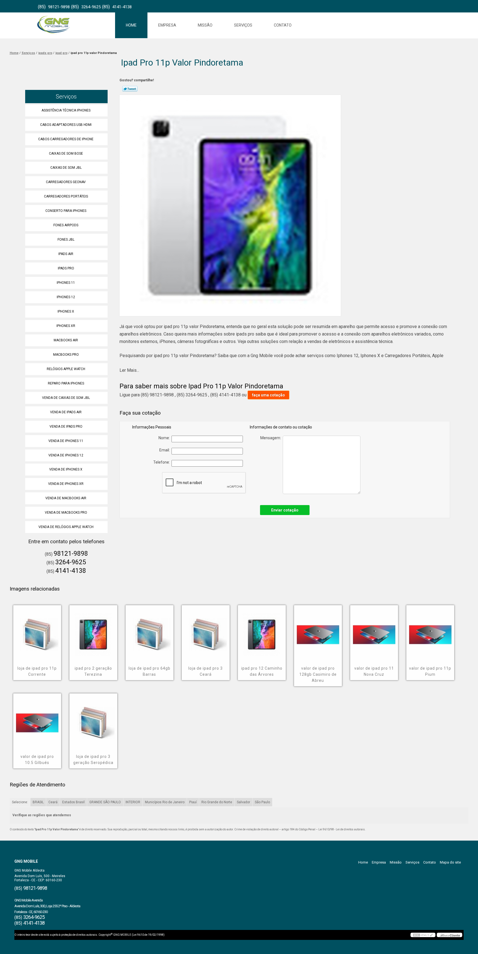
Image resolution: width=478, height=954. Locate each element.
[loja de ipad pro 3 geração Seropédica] (93, 718)
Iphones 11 (66, 283)
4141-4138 (122, 6)
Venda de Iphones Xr (66, 484)
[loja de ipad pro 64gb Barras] (149, 630)
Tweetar (129, 89)
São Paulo (262, 802)
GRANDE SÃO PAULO (105, 802)
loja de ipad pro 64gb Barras (149, 671)
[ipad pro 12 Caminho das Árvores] (262, 630)
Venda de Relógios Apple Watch (65, 527)
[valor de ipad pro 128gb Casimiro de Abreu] (318, 630)
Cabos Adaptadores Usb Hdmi (66, 125)
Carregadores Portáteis (66, 196)
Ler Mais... (129, 370)
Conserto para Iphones (65, 211)
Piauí (193, 802)
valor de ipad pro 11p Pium (430, 671)
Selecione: (20, 802)
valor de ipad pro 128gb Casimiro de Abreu (318, 674)
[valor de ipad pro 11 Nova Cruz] (374, 630)
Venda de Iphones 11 (65, 441)
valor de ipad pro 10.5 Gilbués (37, 759)
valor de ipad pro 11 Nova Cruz (374, 671)
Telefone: (162, 462)
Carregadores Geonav (66, 182)
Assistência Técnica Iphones (65, 110)
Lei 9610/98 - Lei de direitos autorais (341, 829)
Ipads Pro (66, 268)
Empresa (167, 25)
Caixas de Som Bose (66, 153)
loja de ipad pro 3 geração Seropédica (93, 759)
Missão (205, 25)
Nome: (165, 438)
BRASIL (38, 802)
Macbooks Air (66, 340)
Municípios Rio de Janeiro (165, 802)
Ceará (53, 802)
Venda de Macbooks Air (65, 498)
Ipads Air (65, 254)
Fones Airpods (65, 225)
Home (131, 25)
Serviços (243, 25)
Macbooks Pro (66, 355)
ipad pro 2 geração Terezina (93, 671)
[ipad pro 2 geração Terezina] (93, 630)
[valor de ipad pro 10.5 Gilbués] (37, 718)
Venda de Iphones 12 (65, 455)
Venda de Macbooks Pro (66, 512)
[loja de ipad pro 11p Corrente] (37, 630)
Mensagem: (271, 438)
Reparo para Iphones (66, 383)
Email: (165, 450)
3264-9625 (91, 6)
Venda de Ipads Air (66, 412)
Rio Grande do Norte (216, 802)
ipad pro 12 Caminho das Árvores (261, 671)
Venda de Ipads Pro (66, 426)
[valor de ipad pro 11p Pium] (430, 630)
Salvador (243, 802)
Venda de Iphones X (65, 469)
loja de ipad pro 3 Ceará (205, 671)
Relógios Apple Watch (66, 369)
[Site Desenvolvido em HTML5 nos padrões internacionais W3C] (423, 935)
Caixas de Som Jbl (66, 168)
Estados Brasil (73, 802)
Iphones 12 (66, 297)
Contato (283, 25)
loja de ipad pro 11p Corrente (37, 671)
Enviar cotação (284, 510)
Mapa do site (450, 862)
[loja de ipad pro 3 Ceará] (206, 630)
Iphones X (66, 311)
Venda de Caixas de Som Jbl (66, 398)
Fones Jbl (66, 239)
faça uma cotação (268, 395)
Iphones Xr (65, 326)
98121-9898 (59, 6)
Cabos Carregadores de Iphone (65, 139)
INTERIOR (133, 802)
